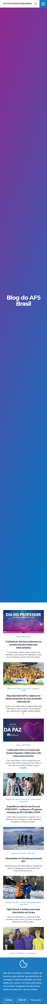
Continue (8, 1000)
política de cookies (11, 983)
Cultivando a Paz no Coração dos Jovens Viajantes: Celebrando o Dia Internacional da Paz (23, 753)
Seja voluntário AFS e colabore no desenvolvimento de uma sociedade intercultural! (23, 699)
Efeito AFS (27, 689)
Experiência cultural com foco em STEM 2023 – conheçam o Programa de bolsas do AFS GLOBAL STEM (23, 809)
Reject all (22, 1000)
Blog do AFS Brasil (23, 637)
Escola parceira (31, 953)
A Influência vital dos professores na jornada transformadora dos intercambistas (23, 645)
